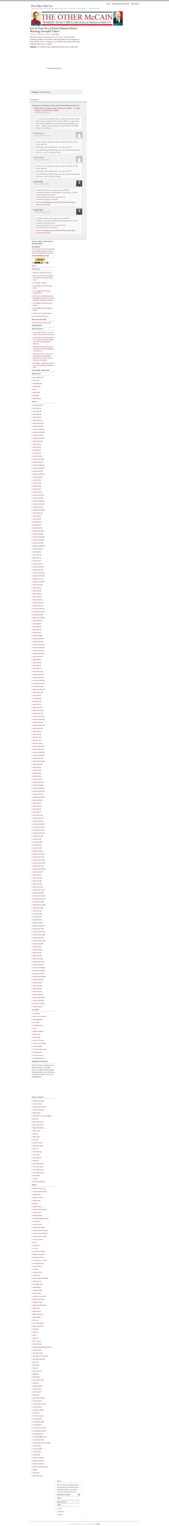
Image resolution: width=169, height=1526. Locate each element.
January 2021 (37, 605)
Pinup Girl (35, 1338)
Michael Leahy (37, 1311)
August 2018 (36, 692)
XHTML (60, 1514)
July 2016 (35, 767)
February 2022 (37, 567)
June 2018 (36, 698)
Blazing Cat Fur (37, 1206)
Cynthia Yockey (45, 47)
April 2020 (35, 632)
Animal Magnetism (38, 1019)
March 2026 (36, 420)
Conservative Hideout (39, 1227)
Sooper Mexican (37, 1401)
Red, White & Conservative (40, 1356)
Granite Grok (36, 1275)
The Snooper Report (38, 1440)
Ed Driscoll (36, 380)
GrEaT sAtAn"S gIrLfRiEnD (40, 1278)
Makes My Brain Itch (38, 1299)
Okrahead (36, 1329)
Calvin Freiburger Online (39, 1209)
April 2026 (35, 417)
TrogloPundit (36, 1454)
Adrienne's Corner (38, 1197)
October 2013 (37, 866)
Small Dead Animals (38, 1163)
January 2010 (37, 1000)
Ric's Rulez (36, 1365)
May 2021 (35, 593)
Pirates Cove (36, 1034)
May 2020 (35, 629)
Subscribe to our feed (63, 1494)
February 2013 (37, 890)
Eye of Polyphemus (38, 1263)
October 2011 (36, 937)
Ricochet (35, 1368)
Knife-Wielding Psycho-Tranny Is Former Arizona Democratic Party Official (42, 358)
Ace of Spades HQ (38, 377)
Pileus (34, 1335)
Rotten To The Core (38, 1040)
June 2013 (36, 878)
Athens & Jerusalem (38, 1110)
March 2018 (36, 707)
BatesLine (35, 1119)
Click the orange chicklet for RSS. (41, 322)
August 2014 (36, 836)
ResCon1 (35, 1362)
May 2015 (35, 809)
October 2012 (37, 902)
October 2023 (37, 507)
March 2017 (36, 743)
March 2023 (36, 528)
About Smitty (135, 3)
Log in (60, 1508)
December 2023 (37, 501)
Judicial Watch (37, 1287)
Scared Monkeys (37, 1386)
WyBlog (35, 1469)
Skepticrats (36, 1395)
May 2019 (35, 665)
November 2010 (37, 970)
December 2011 (37, 931)
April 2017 (35, 740)
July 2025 (35, 444)
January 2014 (37, 857)
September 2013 (37, 869)
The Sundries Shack (38, 1172)
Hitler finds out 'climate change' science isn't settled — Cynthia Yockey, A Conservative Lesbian (57, 109)
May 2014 (35, 845)
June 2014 (36, 842)
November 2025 (37, 432)
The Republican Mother (39, 1431)
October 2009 (37, 1006)
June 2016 (36, 770)
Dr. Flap (35, 1248)
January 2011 (36, 964)
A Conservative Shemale (40, 1191)
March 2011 (36, 958)
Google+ (97, 1524)
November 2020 (37, 611)
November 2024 (37, 468)
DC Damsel (36, 1245)
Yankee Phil (36, 1472)
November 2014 (37, 827)
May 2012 (35, 917)
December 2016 (37, 752)
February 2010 (37, 997)
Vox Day (35, 1178)
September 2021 (37, 581)
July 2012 (35, 911)
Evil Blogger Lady (38, 1025)
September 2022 (37, 546)
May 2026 (35, 414)
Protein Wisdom (37, 1157)
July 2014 (35, 839)
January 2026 (37, 426)
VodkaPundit (36, 1175)
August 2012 (36, 908)
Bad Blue (35, 1203)
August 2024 (36, 477)
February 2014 (37, 854)
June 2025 (36, 447)
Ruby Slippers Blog (38, 1380)
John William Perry (38, 1284)
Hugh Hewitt (36, 392)
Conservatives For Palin (39, 1236)
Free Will (35, 1269)
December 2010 (37, 967)
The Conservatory (38, 1166)
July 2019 (35, 659)
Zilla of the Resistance (39, 1181)
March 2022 (36, 564)
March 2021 (36, 599)
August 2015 (36, 800)
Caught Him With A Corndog (40, 1218)
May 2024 (35, 486)
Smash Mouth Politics (39, 1398)
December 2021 (37, 573)
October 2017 (37, 722)
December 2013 (37, 860)
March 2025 (36, 456)
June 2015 (36, 806)
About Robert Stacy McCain (120, 3)
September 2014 (37, 833)
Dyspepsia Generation (39, 1251)
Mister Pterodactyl (38, 1314)
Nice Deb (35, 1320)
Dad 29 (35, 1242)
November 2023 (37, 504)
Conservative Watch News (40, 1230)
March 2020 (36, 635)
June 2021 (36, 590)
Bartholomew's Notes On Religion (42, 1116)
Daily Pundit (36, 1136)
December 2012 (37, 896)
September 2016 (37, 761)
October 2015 (37, 794)
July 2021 (35, 587)
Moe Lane (35, 1148)
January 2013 (37, 893)
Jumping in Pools (37, 1290)
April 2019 (35, 668)
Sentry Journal (37, 1389)
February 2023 (37, 531)
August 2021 (36, 584)
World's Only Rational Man (40, 1466)
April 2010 (35, 991)
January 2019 (37, 677)
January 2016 (37, 785)
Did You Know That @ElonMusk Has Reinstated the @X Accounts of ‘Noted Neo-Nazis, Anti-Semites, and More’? (43, 298)
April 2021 (35, 596)
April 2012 (35, 920)
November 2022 (37, 540)
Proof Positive (37, 1037)
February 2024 (37, 495)
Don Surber (36, 1022)
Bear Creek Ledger (38, 1122)
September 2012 (37, 905)
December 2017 (37, 716)
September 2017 (37, 725)
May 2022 (35, 558)
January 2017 (37, 749)
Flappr (34, 1028)
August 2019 (36, 656)
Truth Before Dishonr (39, 1058)
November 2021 (37, 576)
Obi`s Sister (36, 1154)
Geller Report (36, 386)
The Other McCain (42, 6)
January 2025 (37, 462)
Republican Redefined (39, 1359)
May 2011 (35, 952)
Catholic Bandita (37, 1215)
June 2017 (36, 734)
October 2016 (37, 758)
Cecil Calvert (36, 1221)
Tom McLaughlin (37, 1448)
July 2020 (35, 623)
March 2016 (36, 779)
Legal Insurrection (38, 1145)
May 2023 (35, 522)
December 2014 (37, 824)
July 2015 (35, 803)
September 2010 (37, 976)
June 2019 (36, 662)
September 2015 (37, 797)
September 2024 (37, 474)
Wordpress (61, 1511)
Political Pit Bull (37, 1344)
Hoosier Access (37, 1281)
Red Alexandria (37, 1350)
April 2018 (35, 704)
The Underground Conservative (42, 1443)
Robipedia (35, 1374)
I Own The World (37, 1142)
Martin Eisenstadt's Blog (39, 1305)
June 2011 (36, 949)
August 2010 (36, 979)
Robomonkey (36, 1377)
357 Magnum (36, 1013)
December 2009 (37, 1003)
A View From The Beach (39, 1016)
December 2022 (37, 537)
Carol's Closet (37, 1212)
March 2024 (36, 492)
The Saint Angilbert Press (40, 1437)
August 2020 (36, 620)
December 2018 (37, 680)
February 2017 (37, 746)
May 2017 (35, 737)
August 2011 (36, 943)
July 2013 (35, 875)
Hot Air (35, 389)
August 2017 (36, 728)
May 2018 (35, 701)
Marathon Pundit (37, 1302)
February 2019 (37, 674)
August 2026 (36, 405)
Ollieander (36, 1332)
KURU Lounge (37, 1293)
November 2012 (37, 899)
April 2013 (35, 884)
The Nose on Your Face (39, 1428)
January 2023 (37, 534)
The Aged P (36, 1413)
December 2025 (37, 429)
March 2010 (36, 994)
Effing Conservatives (38, 1254)
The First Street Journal (39, 1049)
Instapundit (36, 395)
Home (108, 3)
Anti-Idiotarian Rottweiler (39, 1107)
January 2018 (37, 713)
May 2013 (35, 881)
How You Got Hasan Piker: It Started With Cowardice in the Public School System (43, 278)
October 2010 (37, 973)
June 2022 (36, 555)
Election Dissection (38, 1257)
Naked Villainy (37, 1317)
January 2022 (37, 570)
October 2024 (37, 471)
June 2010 (36, 985)
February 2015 (37, 818)
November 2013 (37, 863)
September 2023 (37, 510)
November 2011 (37, 934)
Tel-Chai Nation (37, 1407)
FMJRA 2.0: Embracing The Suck (42, 272)
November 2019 (37, 647)
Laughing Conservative (39, 1296)
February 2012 (37, 925)
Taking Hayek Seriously (39, 1404)
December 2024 (37, 465)
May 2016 (35, 773)
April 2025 (35, 453)
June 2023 (36, 519)
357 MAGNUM (36, 247)
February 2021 (37, 602)
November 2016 (37, 755)
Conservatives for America (40, 1233)
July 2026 (35, 408)
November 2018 (37, 683)
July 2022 (35, 552)
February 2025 (37, 459)
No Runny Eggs (37, 1151)
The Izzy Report (37, 1419)
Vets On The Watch (38, 1457)
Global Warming (44, 92)
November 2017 (37, 719)
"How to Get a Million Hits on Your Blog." (43, 253)
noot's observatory (38, 1323)
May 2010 (35, 988)
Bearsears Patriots (38, 1125)
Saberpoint (36, 1383)
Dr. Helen (35, 1139)
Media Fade (36, 1308)
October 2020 (37, 614)
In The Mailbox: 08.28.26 (40, 283)
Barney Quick (37, 1113)
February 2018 (37, 710)
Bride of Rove (36, 1130)
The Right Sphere (38, 1434)
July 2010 (35, 982)
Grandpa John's (37, 1272)
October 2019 (37, 650)
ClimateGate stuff (35, 39)
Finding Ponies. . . (38, 1266)
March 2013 (36, 887)
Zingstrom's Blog (37, 1475)
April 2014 (35, 848)
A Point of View (37, 1194)
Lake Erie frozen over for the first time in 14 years (46, 37)
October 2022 (37, 543)
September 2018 (37, 689)
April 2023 (35, 525)
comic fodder (48, 39)
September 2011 (37, 940)
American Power (37, 1104)
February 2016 (37, 782)
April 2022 (35, 561)
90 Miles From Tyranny (39, 1188)
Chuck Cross (39, 133)
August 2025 (36, 441)
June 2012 (36, 914)
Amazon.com (49, 1074)
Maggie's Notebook (38, 1031)
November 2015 (37, 791)
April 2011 (35, 955)
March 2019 (36, 671)
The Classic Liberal (38, 1416)
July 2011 (35, 946)
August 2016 (36, 764)
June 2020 (36, 626)
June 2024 (36, 483)
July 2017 (35, 731)
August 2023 (36, 513)
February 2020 (37, 638)
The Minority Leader (38, 1422)
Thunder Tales (37, 1446)
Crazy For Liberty (38, 1239)
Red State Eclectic (38, 1353)
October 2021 (37, 578)
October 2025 (37, 435)
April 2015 (35, 812)
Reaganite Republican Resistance (42, 1347)
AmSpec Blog (36, 1200)
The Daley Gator (37, 1046)
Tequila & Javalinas (38, 1410)
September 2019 (37, 653)
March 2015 (36, 815)
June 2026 (36, 411)
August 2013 (36, 872)
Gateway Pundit (37, 383)
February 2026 (37, 423)
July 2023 (35, 516)
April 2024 (35, 489)
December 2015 (37, 788)
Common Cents (37, 1224)
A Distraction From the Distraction (42, 313)
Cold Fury (35, 1133)
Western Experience (38, 1463)
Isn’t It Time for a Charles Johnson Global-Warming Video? (54, 29)
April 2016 (35, 776)
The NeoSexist (37, 1425)
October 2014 (37, 830)
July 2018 (35, 695)
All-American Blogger (38, 1101)
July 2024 (35, 480)
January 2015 (37, 821)
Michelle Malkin (37, 398)
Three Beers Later (38, 1055)
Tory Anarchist (37, 1451)
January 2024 (37, 498)
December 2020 (37, 608)
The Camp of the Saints (39, 1043)
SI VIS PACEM (37, 1392)
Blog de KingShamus (38, 1128)
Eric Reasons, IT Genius (40, 1260)
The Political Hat (37, 1052)
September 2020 (37, 617)
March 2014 (36, 851)
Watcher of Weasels (38, 1460)
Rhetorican (36, 1160)
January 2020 (37, 641)
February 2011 (37, 961)
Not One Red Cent (38, 1326)
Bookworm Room (59, 47)
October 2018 (37, 686)
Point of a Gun (37, 1341)
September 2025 (37, 438)
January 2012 (37, 928)
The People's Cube (38, 1169)
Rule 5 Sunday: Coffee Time (41, 316)
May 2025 (35, 450)
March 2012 (36, 922)
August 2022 (36, 549)
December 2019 (37, 644)
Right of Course (37, 1371)
